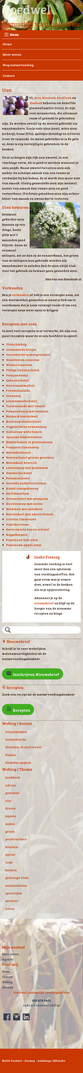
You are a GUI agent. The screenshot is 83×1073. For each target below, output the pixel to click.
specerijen (13, 893)
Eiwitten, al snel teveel (23, 747)
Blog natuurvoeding (18, 65)
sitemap (7, 987)
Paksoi (10, 755)
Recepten (21, 710)
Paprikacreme (17, 524)
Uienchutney (16, 344)
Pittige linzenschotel (22, 370)
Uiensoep (13, 396)
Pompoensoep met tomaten (27, 411)
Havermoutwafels (20, 385)
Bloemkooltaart (18, 452)
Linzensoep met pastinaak (27, 467)
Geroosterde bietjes (21, 349)
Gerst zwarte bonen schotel (27, 529)
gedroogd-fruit (17, 877)
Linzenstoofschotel (21, 401)
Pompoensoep (17, 375)
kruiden (11, 847)
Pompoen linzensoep (22, 447)
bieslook (49, 97)
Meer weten (12, 54)
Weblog (7, 982)
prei (37, 97)
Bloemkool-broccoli (21, 462)
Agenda (7, 959)
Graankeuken (16, 732)
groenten (12, 793)
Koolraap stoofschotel (23, 421)
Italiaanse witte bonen (24, 431)
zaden (10, 824)
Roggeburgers (17, 534)
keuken (11, 870)
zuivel (10, 854)
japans (10, 816)
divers (10, 808)
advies (10, 785)
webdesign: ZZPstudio (51, 1061)
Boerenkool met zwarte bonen (29, 514)
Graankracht (15, 739)
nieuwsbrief (44, 603)
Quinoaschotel (17, 380)
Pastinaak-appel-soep (23, 545)
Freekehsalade (18, 390)
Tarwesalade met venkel (25, 406)
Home (7, 44)
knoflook (64, 97)
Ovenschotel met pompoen (27, 498)
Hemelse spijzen (18, 762)
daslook (36, 103)
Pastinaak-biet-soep (22, 540)
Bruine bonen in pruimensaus (29, 442)
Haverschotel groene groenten (30, 457)
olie (8, 800)
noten (10, 908)
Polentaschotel (18, 478)
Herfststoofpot (17, 493)
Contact (9, 75)
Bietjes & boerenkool (22, 416)
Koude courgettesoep (22, 488)
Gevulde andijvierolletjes (26, 483)
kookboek (12, 777)
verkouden (20, 295)
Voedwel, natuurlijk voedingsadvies (41, 992)
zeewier (11, 901)
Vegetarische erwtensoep (26, 426)
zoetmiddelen (16, 885)
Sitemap (30, 1061)
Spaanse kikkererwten (24, 437)
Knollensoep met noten (24, 503)
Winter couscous (19, 365)
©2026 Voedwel (12, 1061)
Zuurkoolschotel (19, 473)
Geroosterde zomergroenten (28, 354)
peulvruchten (16, 839)
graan (10, 831)
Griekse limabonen (21, 519)
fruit (9, 862)
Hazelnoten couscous (22, 360)
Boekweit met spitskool (24, 509)
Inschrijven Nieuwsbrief (35, 674)
